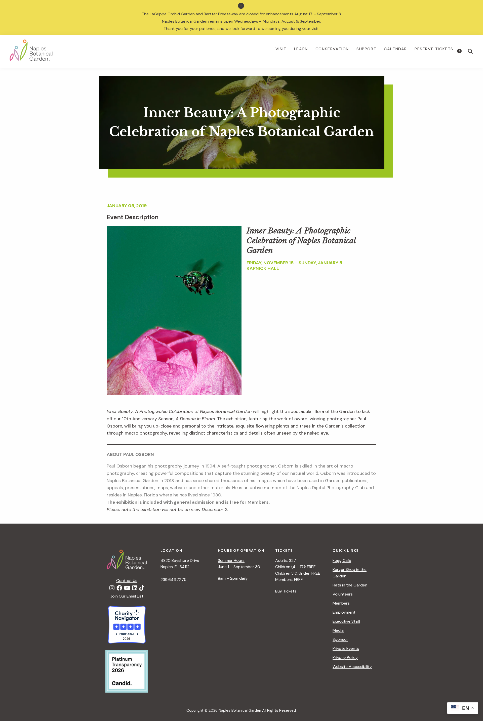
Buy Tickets (285, 591)
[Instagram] (111, 588)
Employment (344, 612)
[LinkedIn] (134, 588)
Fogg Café (342, 560)
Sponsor (340, 639)
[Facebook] (119, 588)
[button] (470, 51)
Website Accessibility (352, 666)
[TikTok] (141, 588)
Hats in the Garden (350, 585)
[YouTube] (127, 588)
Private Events (346, 648)
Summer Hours (231, 560)
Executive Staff (346, 621)
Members (341, 603)
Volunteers (343, 594)
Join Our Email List (126, 596)
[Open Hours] (460, 51)
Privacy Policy (345, 657)
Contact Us (126, 580)
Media (338, 630)
